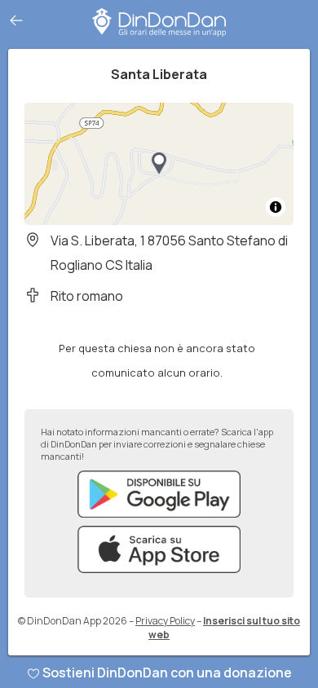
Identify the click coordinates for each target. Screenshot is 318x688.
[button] (159, 164)
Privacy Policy (165, 621)
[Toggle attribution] (275, 207)
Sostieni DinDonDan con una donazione (167, 672)
